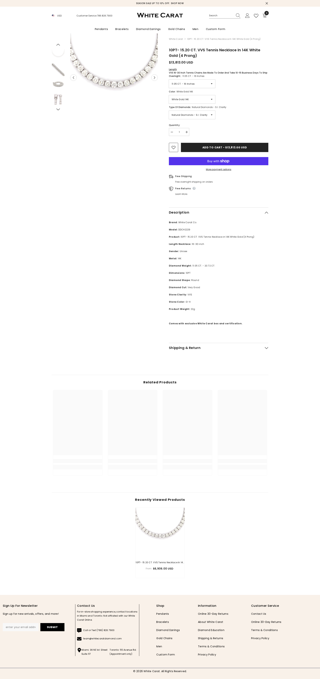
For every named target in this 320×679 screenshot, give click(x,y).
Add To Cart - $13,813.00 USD (224, 147)
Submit (52, 627)
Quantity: (174, 125)
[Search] (225, 16)
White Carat (176, 39)
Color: (181, 91)
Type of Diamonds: (197, 107)
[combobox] (221, 15)
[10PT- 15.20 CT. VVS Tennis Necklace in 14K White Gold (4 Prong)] (160, 532)
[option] (160, 3)
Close (266, 3)
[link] (77, 461)
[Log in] (247, 16)
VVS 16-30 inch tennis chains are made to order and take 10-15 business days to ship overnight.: (218, 73)
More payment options (218, 169)
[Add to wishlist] (173, 147)
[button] (73, 77)
